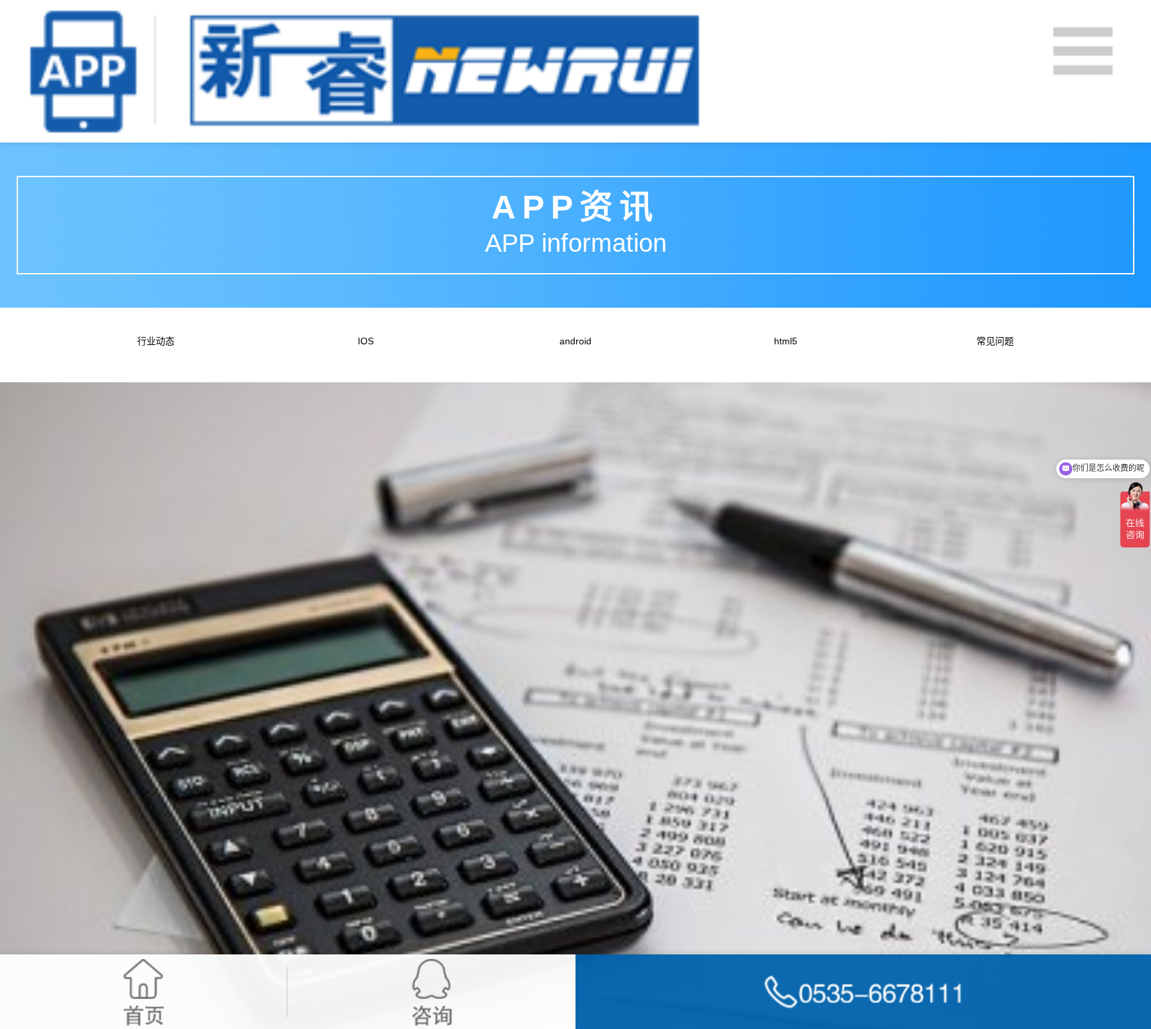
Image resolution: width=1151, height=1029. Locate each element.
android (575, 341)
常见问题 (995, 341)
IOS (366, 341)
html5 (785, 341)
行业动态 (156, 341)
